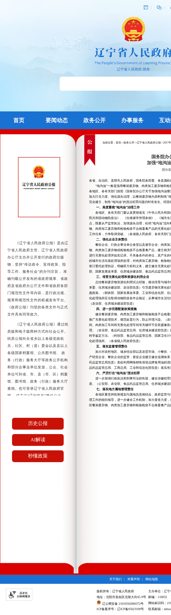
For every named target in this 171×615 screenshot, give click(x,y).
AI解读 (38, 439)
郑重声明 (133, 579)
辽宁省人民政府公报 (149, 142)
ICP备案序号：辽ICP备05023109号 (120, 609)
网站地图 (151, 579)
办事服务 (132, 120)
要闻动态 (57, 120)
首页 (18, 120)
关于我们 (115, 579)
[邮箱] (146, 7)
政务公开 (94, 120)
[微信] (159, 7)
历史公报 (38, 423)
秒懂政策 (38, 456)
